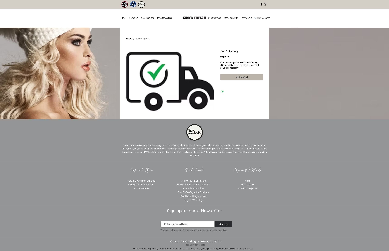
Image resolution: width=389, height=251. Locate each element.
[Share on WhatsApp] (222, 91)
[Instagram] (265, 4)
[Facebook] (261, 4)
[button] (134, 18)
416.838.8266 (141, 188)
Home (129, 38)
